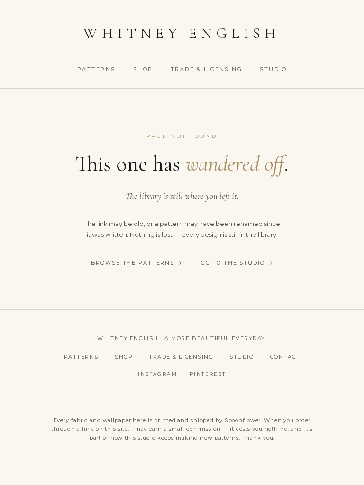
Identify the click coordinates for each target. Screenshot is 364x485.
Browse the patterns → (137, 263)
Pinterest (208, 374)
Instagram (157, 374)
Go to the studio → (237, 263)
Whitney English (181, 33)
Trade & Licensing (208, 69)
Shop (144, 69)
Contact (285, 356)
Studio (273, 69)
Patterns (97, 69)
